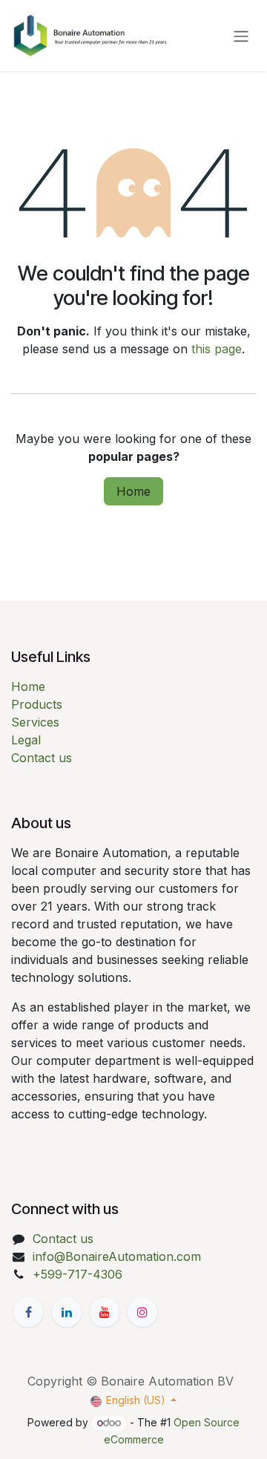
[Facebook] (28, 1312)
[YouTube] (104, 1312)
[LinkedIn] (67, 1312)
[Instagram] (142, 1312)
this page (216, 348)
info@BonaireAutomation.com (117, 1256)
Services (35, 722)
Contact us (41, 757)
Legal (26, 739)
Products (36, 704)
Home (133, 491)
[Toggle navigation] (241, 35)
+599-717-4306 (77, 1274)
